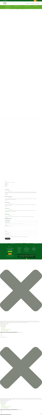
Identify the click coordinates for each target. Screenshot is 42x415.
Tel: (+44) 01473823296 (10, 249)
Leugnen (5, 332)
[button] (21, 290)
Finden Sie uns (9, 251)
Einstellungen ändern (8, 332)
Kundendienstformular (19, 252)
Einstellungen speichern (14, 332)
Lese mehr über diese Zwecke (4, 330)
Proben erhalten (19, 250)
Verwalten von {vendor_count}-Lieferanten (6, 329)
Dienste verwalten (3, 405)
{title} (1, 334)
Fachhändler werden (26, 130)
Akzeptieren (1, 332)
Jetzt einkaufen (8, 26)
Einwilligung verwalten (2, 414)
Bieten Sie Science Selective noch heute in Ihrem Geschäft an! (26, 249)
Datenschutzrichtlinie (34, 249)
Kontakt (21, 111)
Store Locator (19, 249)
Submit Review (8, 238)
